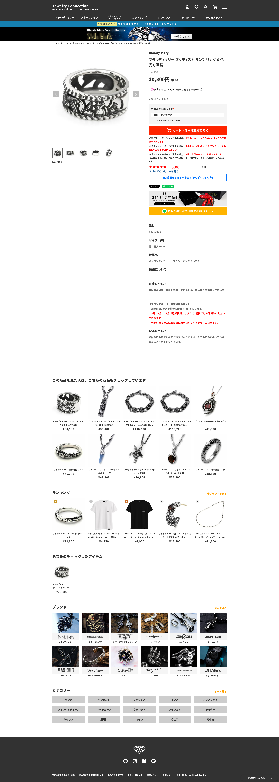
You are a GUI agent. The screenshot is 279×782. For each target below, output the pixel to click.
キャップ (68, 719)
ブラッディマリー (64, 17)
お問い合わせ (152, 775)
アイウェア (175, 709)
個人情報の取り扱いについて (91, 775)
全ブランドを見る (217, 493)
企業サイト (167, 775)
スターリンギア (89, 17)
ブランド (64, 43)
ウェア (175, 719)
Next (136, 94)
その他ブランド (214, 17)
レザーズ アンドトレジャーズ (114, 17)
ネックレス (139, 699)
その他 (210, 719)
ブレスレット (210, 699)
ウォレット (139, 709)
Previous (56, 94)
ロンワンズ (164, 17)
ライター (210, 709)
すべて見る (221, 608)
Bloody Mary (159, 53)
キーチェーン (104, 709)
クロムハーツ (189, 17)
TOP (54, 43)
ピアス (175, 699)
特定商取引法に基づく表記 (63, 775)
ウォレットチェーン (68, 709)
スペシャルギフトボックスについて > (166, 120)
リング (68, 699)
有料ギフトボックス (163, 109)
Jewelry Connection (70, 6)
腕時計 (104, 719)
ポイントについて (135, 775)
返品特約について (115, 775)
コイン (139, 719)
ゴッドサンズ (139, 17)
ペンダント (104, 699)
